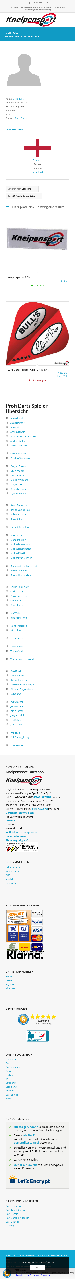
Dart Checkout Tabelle (17, 1217)
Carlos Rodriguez (19, 586)
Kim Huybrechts (19, 479)
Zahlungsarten (13, 867)
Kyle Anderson (18, 493)
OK (37, 1267)
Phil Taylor (15, 732)
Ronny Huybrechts (20, 575)
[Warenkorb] (47, 2)
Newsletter (11, 883)
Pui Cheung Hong (19, 737)
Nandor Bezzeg (18, 625)
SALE (8, 1079)
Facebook (37, 160)
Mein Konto (36, 2)
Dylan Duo (16, 693)
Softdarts (11, 1082)
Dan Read (15, 671)
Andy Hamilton (18, 445)
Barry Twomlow (18, 505)
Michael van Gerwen (21, 557)
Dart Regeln (12, 1213)
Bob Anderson (18, 514)
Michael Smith (18, 553)
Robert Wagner (18, 570)
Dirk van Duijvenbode (22, 689)
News (9, 1098)
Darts (8, 1063)
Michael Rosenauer (20, 548)
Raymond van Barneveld (23, 566)
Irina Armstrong (18, 617)
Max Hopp (16, 535)
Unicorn (10, 980)
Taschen (10, 1090)
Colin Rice (15, 600)
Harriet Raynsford (20, 527)
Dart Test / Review (15, 1210)
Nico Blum (15, 630)
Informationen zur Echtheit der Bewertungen (33, 1275)
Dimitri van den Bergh (22, 684)
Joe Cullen (15, 720)
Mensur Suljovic (18, 539)
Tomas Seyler (17, 651)
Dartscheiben (13, 1067)
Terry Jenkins (17, 646)
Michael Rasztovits (20, 544)
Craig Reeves (17, 605)
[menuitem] (35, 3)
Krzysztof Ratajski (19, 489)
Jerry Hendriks (18, 715)
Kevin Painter (17, 475)
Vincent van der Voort (22, 659)
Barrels (9, 1071)
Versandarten (13, 871)
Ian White (15, 613)
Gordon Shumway (20, 458)
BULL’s (9, 976)
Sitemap (10, 1225)
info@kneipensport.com (25, 832)
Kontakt (10, 879)
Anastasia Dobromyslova (23, 436)
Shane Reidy (17, 638)
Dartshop (14, 7)
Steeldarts (11, 1086)
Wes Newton (17, 745)
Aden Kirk (15, 427)
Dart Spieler (21, 36)
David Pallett (17, 675)
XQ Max (10, 984)
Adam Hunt (16, 418)
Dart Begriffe (12, 1221)
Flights (9, 1075)
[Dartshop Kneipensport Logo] (31, 20)
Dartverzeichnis (14, 1206)
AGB (8, 875)
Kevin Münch (17, 470)
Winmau (10, 988)
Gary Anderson (18, 453)
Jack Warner (16, 701)
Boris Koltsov (17, 519)
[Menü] (57, 20)
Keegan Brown (18, 466)
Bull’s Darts (21, 118)
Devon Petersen (19, 680)
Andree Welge (17, 441)
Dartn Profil (37, 172)
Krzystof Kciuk (18, 484)
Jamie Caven (16, 710)
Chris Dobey (16, 591)
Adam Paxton (17, 422)
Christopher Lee (19, 596)
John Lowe (16, 724)
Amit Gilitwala (17, 431)
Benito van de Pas (20, 509)
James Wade (16, 706)
